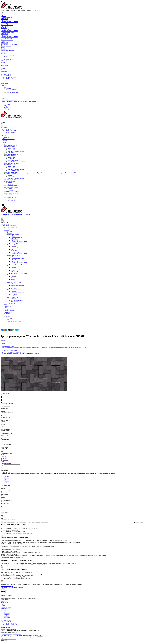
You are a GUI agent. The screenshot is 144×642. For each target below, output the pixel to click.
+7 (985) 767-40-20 (6, 74)
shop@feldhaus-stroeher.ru (9, 100)
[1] (72, 396)
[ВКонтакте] (2, 330)
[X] (9, 330)
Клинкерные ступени (17, 268)
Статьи (3, 605)
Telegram (6, 106)
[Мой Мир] (6, 330)
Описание (7, 476)
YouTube (6, 107)
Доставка (6, 481)
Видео (2, 604)
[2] (72, 398)
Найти (2, 640)
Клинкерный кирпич (17, 248)
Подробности (4, 460)
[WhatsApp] (13, 330)
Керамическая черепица (17, 292)
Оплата (6, 479)
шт (3, 465)
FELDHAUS (4, 352)
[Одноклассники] (4, 330)
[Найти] (2, 14)
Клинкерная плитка (16, 237)
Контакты (3, 610)
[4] (72, 401)
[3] (72, 399)
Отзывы (6, 478)
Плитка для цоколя (16, 277)
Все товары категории (7, 586)
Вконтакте (7, 104)
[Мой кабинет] (1, 216)
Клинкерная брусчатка (17, 258)
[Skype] (16, 330)
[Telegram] (18, 330)
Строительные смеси (17, 300)
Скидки (6, 482)
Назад (10, 231)
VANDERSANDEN (20, 352)
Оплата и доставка (6, 607)
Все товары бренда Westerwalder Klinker (12, 587)
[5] (72, 402)
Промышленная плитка (17, 285)
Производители (5, 608)
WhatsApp (7, 109)
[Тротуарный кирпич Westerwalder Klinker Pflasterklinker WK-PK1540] (34, 390)
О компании (4, 602)
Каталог (9, 233)
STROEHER (11, 352)
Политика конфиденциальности (11, 634)
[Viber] (11, 330)
